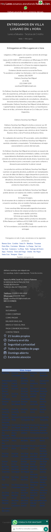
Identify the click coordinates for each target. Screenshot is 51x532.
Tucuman (37, 243)
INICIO (9, 307)
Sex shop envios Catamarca (16, 503)
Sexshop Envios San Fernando (6, 419)
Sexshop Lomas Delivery (43, 404)
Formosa (10, 252)
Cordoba (15, 243)
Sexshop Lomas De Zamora (5, 412)
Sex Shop (5, 373)
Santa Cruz (6, 254)
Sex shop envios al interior (24, 503)
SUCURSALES (11, 310)
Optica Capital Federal (14, 383)
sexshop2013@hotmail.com (19, 298)
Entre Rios (5, 246)
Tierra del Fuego (20, 252)
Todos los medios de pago (23, 348)
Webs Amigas (25, 370)
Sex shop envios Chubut (43, 495)
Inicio (20, 39)
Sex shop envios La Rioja (34, 495)
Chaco (20, 254)
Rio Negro (37, 252)
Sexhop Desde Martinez (33, 464)
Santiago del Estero (36, 249)
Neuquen (14, 254)
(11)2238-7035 (19, 296)
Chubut (29, 252)
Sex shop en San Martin (43, 503)
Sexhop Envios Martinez (5, 464)
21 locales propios (18, 336)
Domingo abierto (18, 352)
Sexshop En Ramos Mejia (16, 432)
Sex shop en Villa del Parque (35, 503)
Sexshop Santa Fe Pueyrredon (25, 396)
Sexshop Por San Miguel (43, 396)
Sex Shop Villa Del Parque (43, 464)
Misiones (22, 246)
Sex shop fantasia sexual (15, 495)
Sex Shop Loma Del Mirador (43, 479)
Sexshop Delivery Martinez (43, 448)
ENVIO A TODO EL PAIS (15, 325)
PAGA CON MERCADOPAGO (17, 328)
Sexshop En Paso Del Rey (6, 440)
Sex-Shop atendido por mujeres (25, 456)
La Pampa (29, 246)
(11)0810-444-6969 (19, 293)
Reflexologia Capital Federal (7, 383)
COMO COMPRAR (13, 314)
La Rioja (21, 249)
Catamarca (13, 249)
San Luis (38, 246)
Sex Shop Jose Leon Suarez (25, 487)
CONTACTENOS (12, 332)
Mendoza (30, 243)
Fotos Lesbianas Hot (34, 383)
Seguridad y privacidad (21, 344)
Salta (27, 249)
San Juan (5, 249)
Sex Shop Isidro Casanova (43, 487)
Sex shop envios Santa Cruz (25, 495)
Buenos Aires (6, 243)
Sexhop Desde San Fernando (25, 464)
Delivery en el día (18, 340)
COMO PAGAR (12, 318)
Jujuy (4, 252)
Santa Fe (22, 243)
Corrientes (14, 246)
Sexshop (15, 388)
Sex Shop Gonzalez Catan (5, 495)
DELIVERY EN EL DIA (14, 321)
